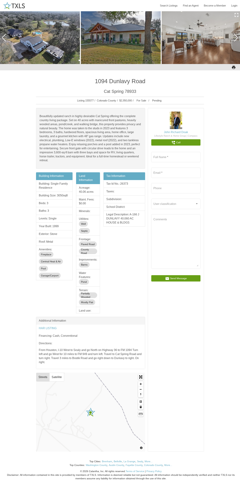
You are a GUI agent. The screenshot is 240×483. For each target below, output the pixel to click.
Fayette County (134, 465)
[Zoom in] (140, 384)
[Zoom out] (140, 389)
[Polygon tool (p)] (140, 401)
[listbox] (54, 265)
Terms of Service (135, 471)
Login (234, 5)
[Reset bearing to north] (140, 394)
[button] (79, 60)
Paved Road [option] (88, 244)
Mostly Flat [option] (87, 302)
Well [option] (83, 223)
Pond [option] (84, 281)
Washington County (96, 465)
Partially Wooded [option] (85, 295)
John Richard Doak (176, 132)
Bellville (118, 461)
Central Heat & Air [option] (51, 261)
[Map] (90, 412)
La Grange (129, 461)
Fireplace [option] (46, 254)
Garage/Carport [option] (50, 275)
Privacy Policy (154, 471)
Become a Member (215, 5)
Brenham (107, 461)
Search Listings (169, 5)
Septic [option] (84, 230)
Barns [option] (84, 264)
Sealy (140, 461)
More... (149, 461)
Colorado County (153, 465)
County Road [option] (85, 251)
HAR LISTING (48, 328)
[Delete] (140, 407)
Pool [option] (43, 268)
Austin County (116, 465)
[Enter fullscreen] (140, 377)
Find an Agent (191, 5)
